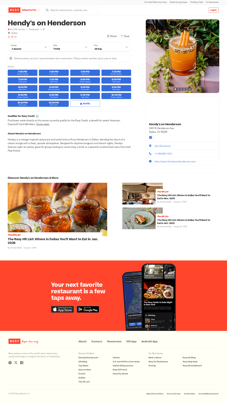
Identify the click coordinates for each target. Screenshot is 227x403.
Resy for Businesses (158, 361)
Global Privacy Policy (154, 394)
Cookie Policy (189, 394)
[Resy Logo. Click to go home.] (14, 10)
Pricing (152, 365)
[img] (9, 33)
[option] (182, 56)
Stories (116, 357)
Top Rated (83, 365)
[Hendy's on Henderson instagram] (150, 137)
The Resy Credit (196, 2)
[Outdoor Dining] (9, 37)
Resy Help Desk (190, 361)
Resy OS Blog (189, 357)
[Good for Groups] (15, 37)
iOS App (131, 341)
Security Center (120, 373)
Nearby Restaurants (88, 357)
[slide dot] (175, 89)
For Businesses (212, 2)
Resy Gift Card (120, 369)
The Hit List (84, 381)
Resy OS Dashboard (192, 365)
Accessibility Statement (208, 394)
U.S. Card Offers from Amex (155, 2)
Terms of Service (174, 394)
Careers (96, 341)
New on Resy (84, 369)
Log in (214, 10)
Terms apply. (43, 124)
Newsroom (114, 341)
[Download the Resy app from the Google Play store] (88, 309)
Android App (149, 341)
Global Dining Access (178, 2)
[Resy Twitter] (15, 362)
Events (81, 373)
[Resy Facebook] (21, 362)
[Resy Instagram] (10, 362)
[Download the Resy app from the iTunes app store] (62, 309)
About (82, 341)
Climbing (82, 361)
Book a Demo (155, 357)
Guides (81, 377)
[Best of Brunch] (12, 37)
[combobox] (71, 10)
